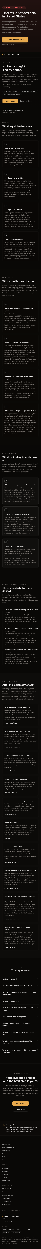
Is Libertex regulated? (10, 1001)
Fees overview (9, 814)
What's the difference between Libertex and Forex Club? (19, 993)
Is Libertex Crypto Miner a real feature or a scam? (18, 1033)
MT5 (3, 1157)
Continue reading (8, 44)
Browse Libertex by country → (11, 1210)
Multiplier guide (9, 792)
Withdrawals (6, 1198)
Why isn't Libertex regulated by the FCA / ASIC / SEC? (17, 1042)
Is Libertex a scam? (9, 979)
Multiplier (5, 1171)
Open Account (20, 1103)
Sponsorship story (10, 862)
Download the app (8, 1147)
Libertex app (6, 1144)
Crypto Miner (8, 947)
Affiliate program (10, 888)
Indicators (5, 1168)
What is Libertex (7, 1189)
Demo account (6, 1160)
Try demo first (20, 1109)
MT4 (3, 1153)
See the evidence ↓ (27, 101)
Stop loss (5, 1174)
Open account (10, 101)
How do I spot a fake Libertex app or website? (16, 1024)
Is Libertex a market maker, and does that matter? (17, 1009)
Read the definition (11, 723)
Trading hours (6, 1201)
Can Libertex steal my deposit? (14, 1017)
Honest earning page (11, 919)
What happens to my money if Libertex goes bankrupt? (19, 1051)
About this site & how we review (11, 1222)
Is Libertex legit (7, 1204)
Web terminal (6, 1150)
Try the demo (9, 771)
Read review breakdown (12, 747)
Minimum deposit (7, 1195)
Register (7, 838)
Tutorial (4, 1177)
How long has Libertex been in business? (17, 986)
